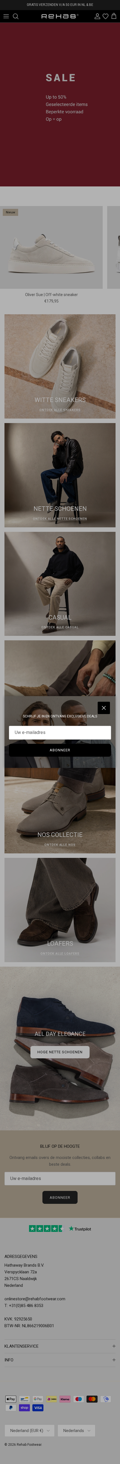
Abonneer (60, 750)
